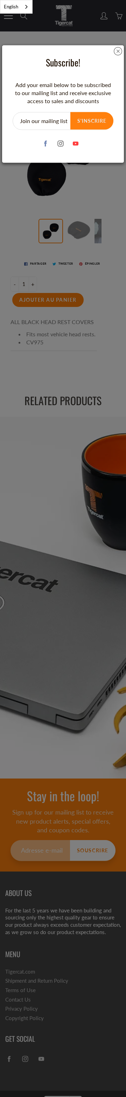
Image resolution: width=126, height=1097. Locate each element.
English (11, 6)
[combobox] (16, 7)
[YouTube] (76, 143)
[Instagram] (61, 143)
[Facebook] (46, 143)
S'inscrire (91, 120)
